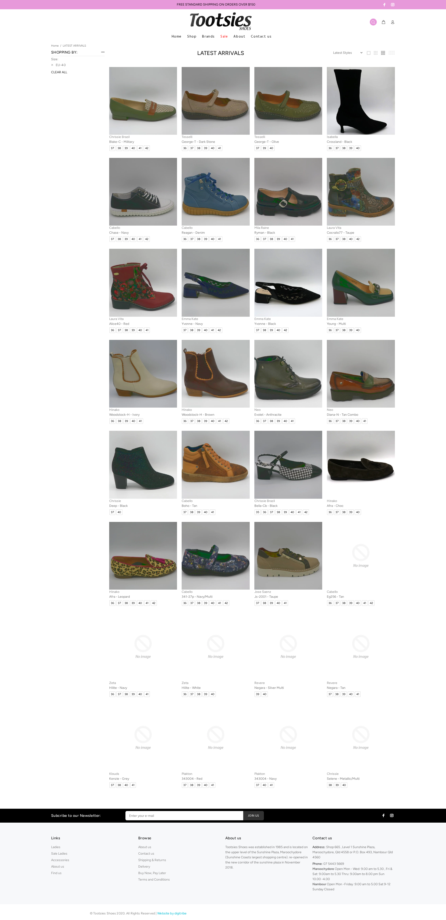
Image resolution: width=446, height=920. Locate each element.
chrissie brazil (119, 137)
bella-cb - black (266, 506)
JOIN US (253, 815)
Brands (208, 36)
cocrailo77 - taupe (340, 233)
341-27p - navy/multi (197, 597)
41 (140, 148)
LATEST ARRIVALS (74, 45)
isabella (332, 137)
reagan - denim (193, 233)
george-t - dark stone (198, 142)
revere (259, 683)
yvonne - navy (192, 324)
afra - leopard (119, 597)
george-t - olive (266, 142)
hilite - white (191, 688)
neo (257, 410)
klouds (114, 774)
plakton (187, 774)
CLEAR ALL (59, 72)
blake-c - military (121, 142)
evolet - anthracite (268, 415)
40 (133, 148)
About (239, 36)
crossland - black (339, 142)
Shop (192, 36)
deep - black (118, 506)
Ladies (55, 847)
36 (185, 148)
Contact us (261, 36)
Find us (56, 873)
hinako (114, 410)
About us (57, 867)
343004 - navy (265, 779)
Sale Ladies (59, 854)
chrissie (115, 501)
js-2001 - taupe (266, 597)
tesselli (187, 137)
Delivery (144, 867)
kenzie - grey (119, 779)
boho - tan (189, 506)
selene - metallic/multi (343, 779)
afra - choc (335, 506)
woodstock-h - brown (198, 415)
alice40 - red (119, 324)
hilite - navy (118, 688)
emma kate (190, 319)
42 (146, 148)
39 (126, 148)
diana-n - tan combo (342, 415)
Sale (224, 36)
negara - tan (336, 688)
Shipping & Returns (152, 860)
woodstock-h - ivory (124, 415)
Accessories (60, 860)
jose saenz (262, 592)
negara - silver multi (269, 688)
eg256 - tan (335, 597)
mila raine (261, 228)
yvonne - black (265, 324)
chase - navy (119, 233)
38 (119, 148)
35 (257, 512)
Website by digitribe (172, 913)
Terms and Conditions (154, 880)
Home (177, 36)
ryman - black (264, 233)
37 (112, 148)
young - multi (336, 324)
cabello (114, 228)
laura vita (334, 228)
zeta (112, 683)
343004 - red (192, 779)
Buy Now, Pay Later (152, 873)
